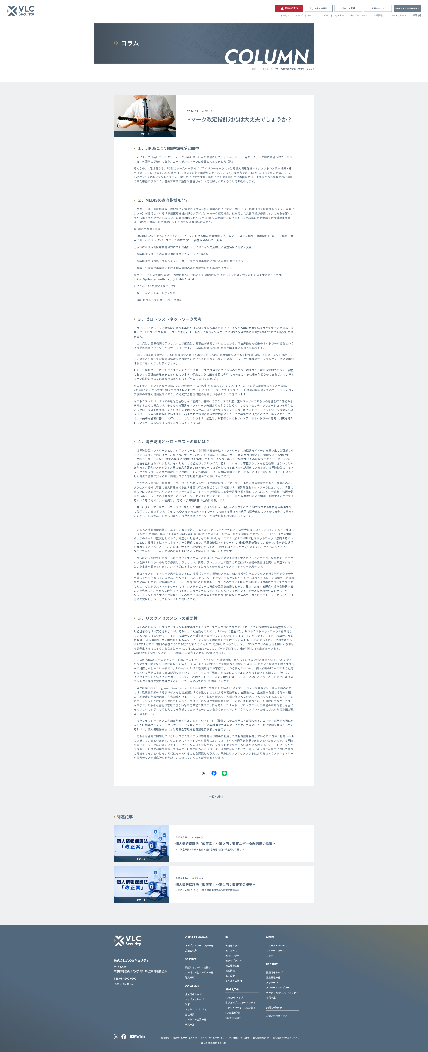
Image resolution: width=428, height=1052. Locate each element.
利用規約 (165, 1037)
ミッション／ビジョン (196, 1009)
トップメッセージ (194, 999)
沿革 (187, 1004)
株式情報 (230, 970)
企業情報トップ (193, 994)
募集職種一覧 (273, 977)
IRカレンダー (232, 955)
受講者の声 (191, 950)
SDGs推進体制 (233, 1012)
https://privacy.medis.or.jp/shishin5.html (164, 279)
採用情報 (416, 15)
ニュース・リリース (276, 945)
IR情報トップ (232, 945)
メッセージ (272, 982)
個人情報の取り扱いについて (286, 1037)
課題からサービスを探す (198, 967)
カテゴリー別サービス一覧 (199, 972)
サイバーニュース (359, 15)
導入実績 (189, 977)
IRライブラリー (233, 960)
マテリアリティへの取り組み (240, 1007)
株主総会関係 (232, 965)
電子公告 (230, 975)
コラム (265, 68)
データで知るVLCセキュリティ (282, 992)
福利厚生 (271, 997)
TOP (254, 68)
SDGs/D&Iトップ (234, 997)
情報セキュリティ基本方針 (185, 1037)
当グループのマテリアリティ (240, 1002)
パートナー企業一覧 (195, 1019)
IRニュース (231, 950)
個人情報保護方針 (261, 1037)
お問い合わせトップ (276, 1015)
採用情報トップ (274, 972)
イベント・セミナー (334, 15)
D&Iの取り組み (233, 1017)
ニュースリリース (397, 15)
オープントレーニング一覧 (199, 945)
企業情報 (378, 15)
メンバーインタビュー (278, 987)
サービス (285, 15)
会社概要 (189, 1014)
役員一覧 (189, 1024)
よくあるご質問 (233, 980)
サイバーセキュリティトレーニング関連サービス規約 (225, 1037)
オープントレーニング (307, 15)
